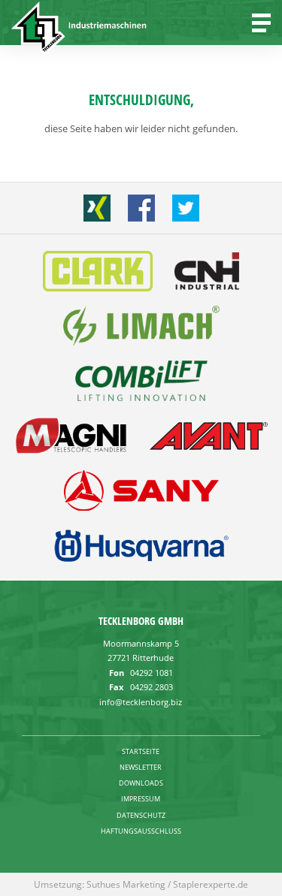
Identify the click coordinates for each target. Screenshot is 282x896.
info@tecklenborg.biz (140, 701)
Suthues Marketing (125, 884)
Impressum (140, 799)
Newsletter (141, 767)
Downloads (141, 783)
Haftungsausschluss (141, 831)
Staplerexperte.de (210, 884)
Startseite (140, 751)
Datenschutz (141, 815)
